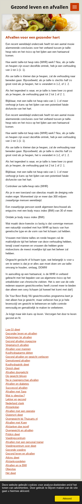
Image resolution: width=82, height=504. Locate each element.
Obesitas (11, 469)
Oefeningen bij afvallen (19, 337)
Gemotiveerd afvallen (18, 360)
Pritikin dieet (13, 434)
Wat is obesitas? (15, 395)
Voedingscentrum (15, 438)
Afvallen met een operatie (20, 411)
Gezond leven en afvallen (20, 453)
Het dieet (11, 473)
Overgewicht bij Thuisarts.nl (22, 418)
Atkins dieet (12, 457)
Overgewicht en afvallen (19, 430)
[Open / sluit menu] (74, 7)
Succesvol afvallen (16, 387)
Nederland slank (15, 403)
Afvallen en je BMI (16, 465)
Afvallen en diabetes (17, 383)
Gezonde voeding (16, 449)
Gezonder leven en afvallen (21, 333)
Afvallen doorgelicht (17, 372)
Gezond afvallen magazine (21, 341)
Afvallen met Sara (16, 391)
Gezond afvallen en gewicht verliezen (27, 356)
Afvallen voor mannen (18, 349)
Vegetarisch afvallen (17, 345)
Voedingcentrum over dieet (21, 445)
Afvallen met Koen (16, 422)
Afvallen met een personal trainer (25, 442)
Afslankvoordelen (15, 461)
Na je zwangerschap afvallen (22, 380)
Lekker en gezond (16, 399)
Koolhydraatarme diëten (19, 352)
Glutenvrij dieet (14, 414)
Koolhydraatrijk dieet (17, 364)
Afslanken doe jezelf (17, 426)
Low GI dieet (13, 329)
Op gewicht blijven (16, 376)
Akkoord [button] (67, 498)
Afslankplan (12, 407)
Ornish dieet (13, 368)
